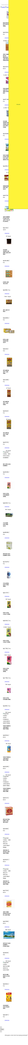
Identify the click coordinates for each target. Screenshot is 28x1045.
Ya (22, 1038)
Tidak (25, 1038)
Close (2, 1029)
